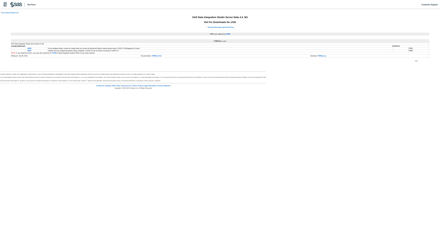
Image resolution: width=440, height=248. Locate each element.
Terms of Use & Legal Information (144, 86)
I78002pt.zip (322, 56)
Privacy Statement (164, 86)
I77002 (54, 53)
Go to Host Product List (10, 13)
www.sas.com (126, 86)
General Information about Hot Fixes (221, 27)
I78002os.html (157, 56)
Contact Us (100, 86)
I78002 (228, 34)
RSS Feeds (116, 86)
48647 (29, 51)
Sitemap (108, 86)
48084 (29, 48)
